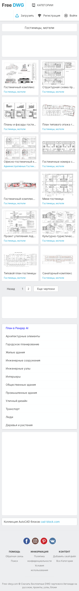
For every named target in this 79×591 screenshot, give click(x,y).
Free (13, 5)
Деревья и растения (19, 425)
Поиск (14, 560)
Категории (45, 5)
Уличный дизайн (16, 400)
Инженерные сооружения (23, 360)
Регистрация (51, 15)
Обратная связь (14, 556)
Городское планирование (22, 344)
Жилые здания (15, 352)
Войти (73, 15)
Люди (9, 417)
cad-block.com (50, 521)
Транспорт (13, 408)
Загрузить (27, 15)
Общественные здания (21, 384)
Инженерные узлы (18, 368)
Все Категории (64, 560)
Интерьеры (13, 376)
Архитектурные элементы (23, 336)
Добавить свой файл (64, 556)
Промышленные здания (21, 392)
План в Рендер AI (17, 328)
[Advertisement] (39, 45)
